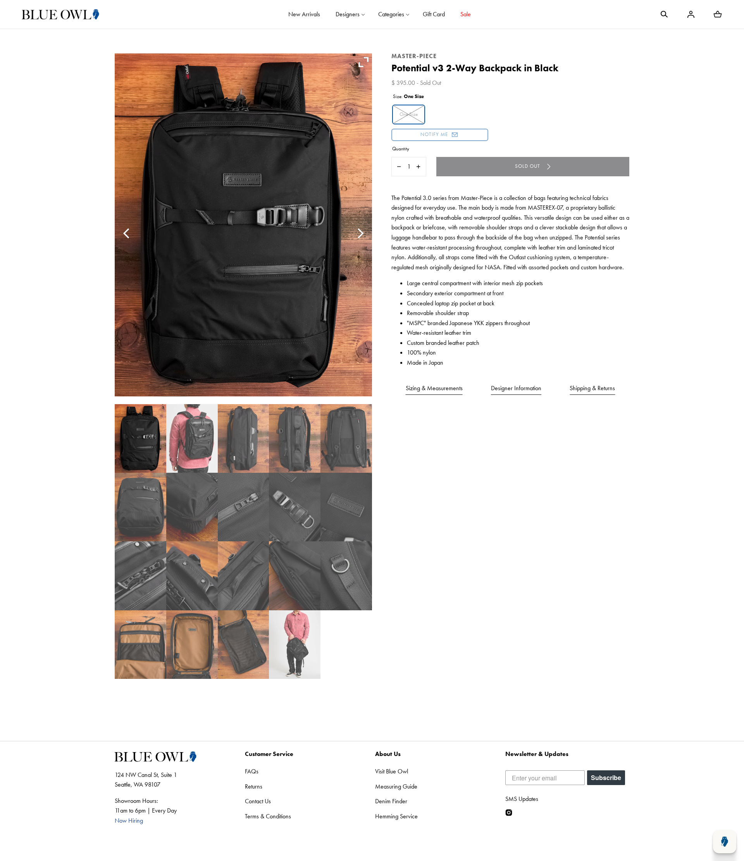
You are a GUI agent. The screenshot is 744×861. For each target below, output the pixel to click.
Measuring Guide (396, 786)
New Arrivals (304, 14)
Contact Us (258, 801)
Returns (253, 786)
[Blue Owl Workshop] (60, 14)
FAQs (251, 771)
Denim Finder (391, 801)
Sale (465, 14)
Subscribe (606, 777)
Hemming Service (396, 816)
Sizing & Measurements (434, 388)
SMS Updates (521, 799)
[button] (664, 14)
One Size (409, 114)
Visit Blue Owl (391, 771)
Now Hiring (129, 820)
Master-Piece (414, 56)
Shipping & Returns (592, 388)
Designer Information (516, 388)
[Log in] (691, 14)
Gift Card (434, 14)
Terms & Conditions (268, 816)
